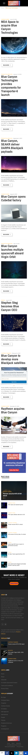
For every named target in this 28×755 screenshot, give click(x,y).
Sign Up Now (13, 381)
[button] (14, 372)
